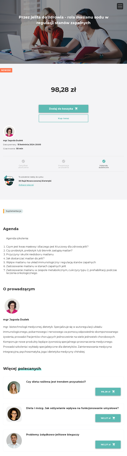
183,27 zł (105, 418)
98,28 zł (105, 391)
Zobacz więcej (26, 185)
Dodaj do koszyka (61, 108)
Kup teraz (63, 118)
